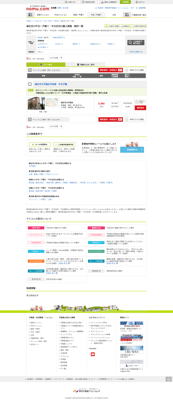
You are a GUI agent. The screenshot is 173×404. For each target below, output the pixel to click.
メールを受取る (40, 144)
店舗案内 (48, 379)
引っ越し (64, 368)
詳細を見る (63, 263)
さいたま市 (91, 183)
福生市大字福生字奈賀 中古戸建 (51, 84)
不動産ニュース (66, 344)
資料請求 (140, 107)
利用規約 (69, 379)
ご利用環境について (105, 379)
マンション (33, 199)
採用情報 (39, 379)
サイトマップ (59, 379)
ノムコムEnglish (126, 343)
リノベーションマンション (100, 338)
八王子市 (41, 44)
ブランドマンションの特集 (100, 334)
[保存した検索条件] (108, 2)
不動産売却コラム (67, 338)
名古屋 (65, 8)
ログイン (140, 2)
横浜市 (58, 183)
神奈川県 (50, 183)
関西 (59, 8)
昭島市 (75, 44)
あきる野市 (42, 47)
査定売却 (138, 15)
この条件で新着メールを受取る (117, 26)
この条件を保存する (138, 26)
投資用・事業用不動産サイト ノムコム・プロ (131, 330)
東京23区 (39, 183)
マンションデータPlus (99, 323)
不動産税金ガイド (67, 341)
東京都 (39, 37)
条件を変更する (136, 52)
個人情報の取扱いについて (85, 379)
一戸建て (42, 199)
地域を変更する (59, 37)
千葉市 (109, 183)
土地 (114, 15)
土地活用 (64, 353)
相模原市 (73, 183)
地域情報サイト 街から (69, 347)
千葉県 (102, 183)
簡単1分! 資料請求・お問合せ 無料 (110, 70)
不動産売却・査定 (37, 338)
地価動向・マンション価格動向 (72, 331)
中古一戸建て (96, 15)
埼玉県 (82, 183)
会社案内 (30, 379)
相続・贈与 (65, 350)
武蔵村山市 (94, 44)
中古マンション (61, 15)
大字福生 (32, 166)
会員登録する (132, 150)
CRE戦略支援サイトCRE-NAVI (127, 356)
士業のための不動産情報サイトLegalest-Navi (131, 370)
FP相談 (63, 359)
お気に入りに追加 (135, 70)
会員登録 (125, 2)
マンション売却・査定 (39, 341)
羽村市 (110, 44)
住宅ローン (35, 344)
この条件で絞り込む (135, 42)
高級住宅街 (98, 343)
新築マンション (42, 15)
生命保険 (64, 365)
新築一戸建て (79, 15)
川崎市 (65, 183)
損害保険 (64, 362)
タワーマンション (97, 331)
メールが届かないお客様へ (125, 379)
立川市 (57, 44)
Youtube (93, 354)
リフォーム (65, 356)
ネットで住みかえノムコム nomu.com (37, 8)
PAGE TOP (169, 379)
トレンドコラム (66, 334)
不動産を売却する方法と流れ (71, 323)
